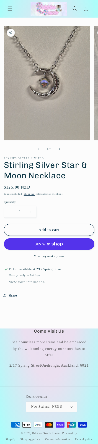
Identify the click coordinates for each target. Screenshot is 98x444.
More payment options (49, 256)
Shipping (29, 193)
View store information (27, 282)
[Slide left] (39, 149)
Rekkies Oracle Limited (46, 433)
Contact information (57, 439)
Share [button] (12, 295)
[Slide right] (59, 149)
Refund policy (84, 439)
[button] (10, 8)
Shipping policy (30, 439)
